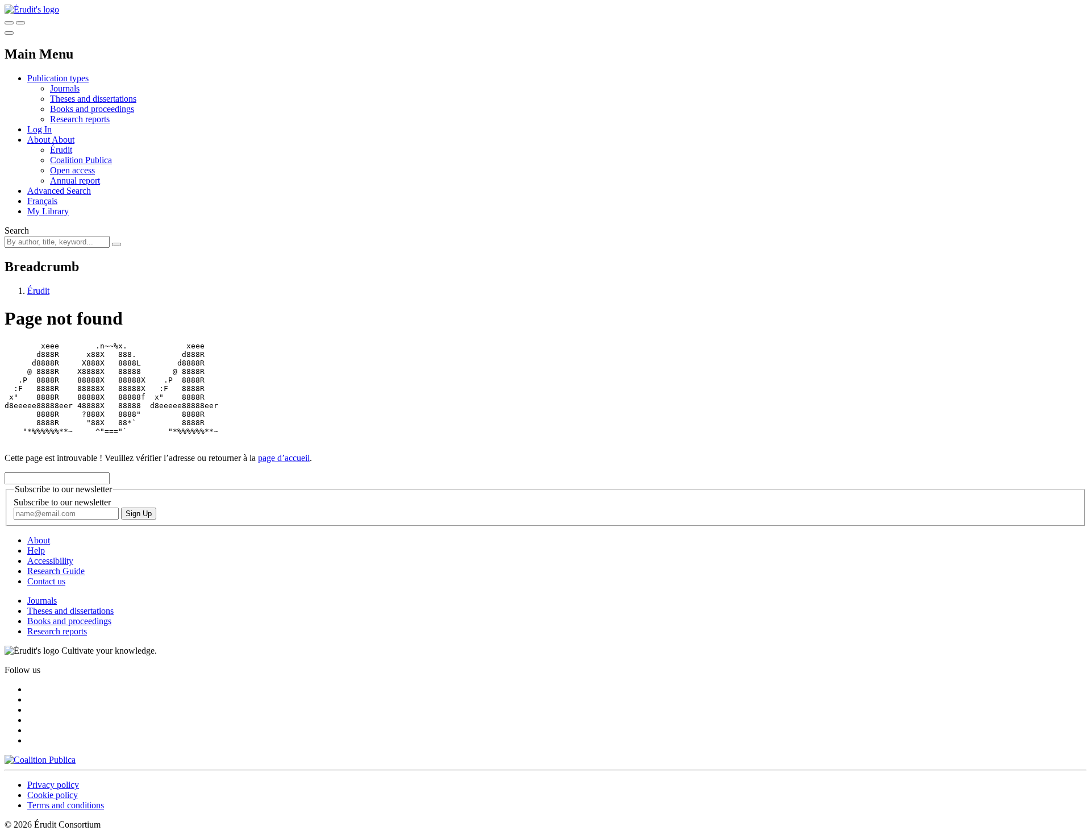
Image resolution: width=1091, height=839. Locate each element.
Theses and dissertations (93, 98)
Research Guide (56, 571)
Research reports (80, 119)
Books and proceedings (92, 109)
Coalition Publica (81, 160)
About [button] (39, 139)
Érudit (61, 150)
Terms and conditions (65, 805)
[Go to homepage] (32, 9)
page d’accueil (284, 458)
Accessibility (50, 561)
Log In (39, 129)
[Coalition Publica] (40, 760)
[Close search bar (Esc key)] (20, 22)
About (63, 139)
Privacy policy (53, 785)
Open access (72, 170)
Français (42, 201)
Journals (65, 88)
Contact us (46, 581)
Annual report (75, 180)
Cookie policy (52, 795)
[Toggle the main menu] (9, 33)
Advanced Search (59, 191)
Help (36, 550)
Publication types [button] (58, 78)
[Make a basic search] (9, 22)
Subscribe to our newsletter (62, 502)
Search (17, 230)
